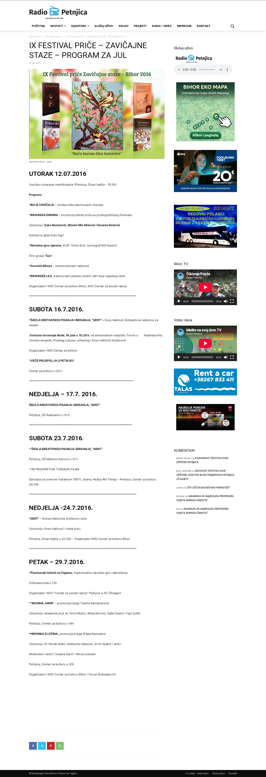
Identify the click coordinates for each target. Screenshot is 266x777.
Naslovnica (35, 36)
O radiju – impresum (197, 773)
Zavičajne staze (53, 36)
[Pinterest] (51, 746)
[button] (232, 26)
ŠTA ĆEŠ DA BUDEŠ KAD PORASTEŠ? (208, 487)
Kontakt (233, 773)
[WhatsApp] (60, 746)
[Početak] (179, 301)
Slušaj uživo (218, 773)
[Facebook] (33, 746)
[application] (205, 287)
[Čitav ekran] (232, 301)
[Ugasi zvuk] (226, 301)
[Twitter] (42, 746)
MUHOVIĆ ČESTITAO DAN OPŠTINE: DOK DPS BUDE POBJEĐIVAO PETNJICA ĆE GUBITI (205, 475)
